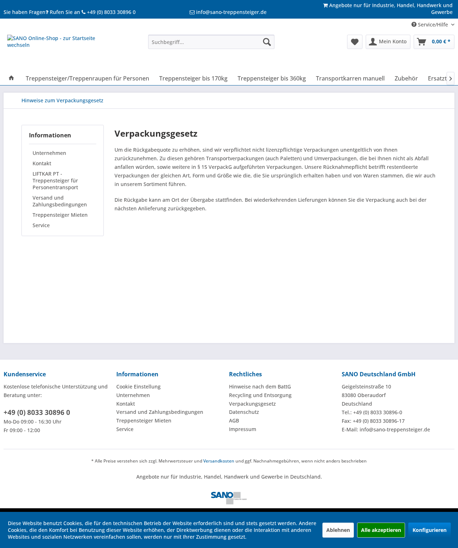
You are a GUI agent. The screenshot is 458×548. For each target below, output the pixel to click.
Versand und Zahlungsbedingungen (60, 201)
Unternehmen (49, 153)
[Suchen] (266, 42)
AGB (234, 420)
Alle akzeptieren (381, 530)
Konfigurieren (430, 530)
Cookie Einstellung (138, 386)
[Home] (11, 78)
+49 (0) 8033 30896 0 (37, 412)
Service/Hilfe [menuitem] (432, 24)
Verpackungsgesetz (252, 403)
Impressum (242, 429)
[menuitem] (211, 42)
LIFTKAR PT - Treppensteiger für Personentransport (55, 180)
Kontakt (42, 163)
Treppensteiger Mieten (60, 214)
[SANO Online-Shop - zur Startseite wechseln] (61, 51)
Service (41, 225)
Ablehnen (338, 530)
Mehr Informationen (272, 536)
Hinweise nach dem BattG (260, 386)
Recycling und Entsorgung (260, 395)
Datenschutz (244, 411)
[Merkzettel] (354, 42)
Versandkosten (218, 461)
